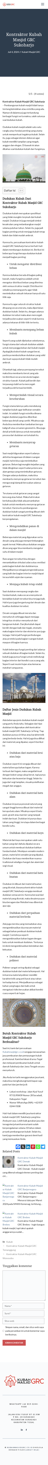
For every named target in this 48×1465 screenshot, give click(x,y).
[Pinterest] (33, 1147)
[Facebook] (18, 1147)
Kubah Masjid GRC (31, 52)
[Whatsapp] (38, 1147)
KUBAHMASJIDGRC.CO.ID (20, 1447)
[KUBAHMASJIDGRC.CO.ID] (9, 4)
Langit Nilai (32, 1450)
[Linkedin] (28, 1147)
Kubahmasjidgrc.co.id (13, 1051)
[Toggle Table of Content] (20, 190)
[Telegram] (43, 1147)
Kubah (9, 1241)
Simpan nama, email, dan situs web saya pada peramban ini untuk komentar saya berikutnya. (25, 1331)
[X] (23, 1147)
